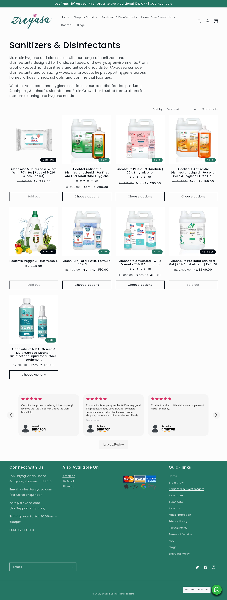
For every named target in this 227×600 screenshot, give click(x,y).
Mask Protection (180, 515)
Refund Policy (178, 528)
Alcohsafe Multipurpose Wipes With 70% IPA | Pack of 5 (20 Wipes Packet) (34, 172)
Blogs (172, 547)
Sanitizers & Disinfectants (186, 489)
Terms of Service (180, 534)
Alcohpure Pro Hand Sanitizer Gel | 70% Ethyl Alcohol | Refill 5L (193, 262)
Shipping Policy (179, 553)
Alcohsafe (176, 502)
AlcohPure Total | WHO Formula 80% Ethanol (87, 262)
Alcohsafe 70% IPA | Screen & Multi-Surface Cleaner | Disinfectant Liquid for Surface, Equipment (33, 354)
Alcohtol (174, 508)
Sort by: (158, 109)
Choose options (87, 196)
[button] (85, 17)
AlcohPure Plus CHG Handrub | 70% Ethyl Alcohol (140, 170)
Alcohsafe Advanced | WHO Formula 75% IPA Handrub (140, 262)
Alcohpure (176, 495)
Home (173, 476)
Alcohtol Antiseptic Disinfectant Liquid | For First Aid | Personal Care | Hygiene (87, 172)
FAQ (171, 540)
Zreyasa (106, 594)
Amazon (68, 476)
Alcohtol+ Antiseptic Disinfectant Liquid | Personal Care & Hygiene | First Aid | (193, 172)
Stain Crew (176, 482)
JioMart (68, 481)
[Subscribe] (72, 567)
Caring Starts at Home (122, 594)
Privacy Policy (178, 521)
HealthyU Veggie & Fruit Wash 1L (33, 261)
